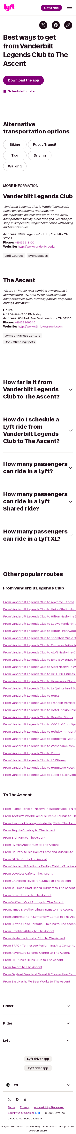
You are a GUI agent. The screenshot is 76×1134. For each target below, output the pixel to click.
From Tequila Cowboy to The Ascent (29, 830)
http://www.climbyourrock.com (40, 326)
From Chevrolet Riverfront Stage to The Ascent (37, 881)
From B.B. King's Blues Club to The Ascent (33, 960)
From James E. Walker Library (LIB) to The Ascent (38, 909)
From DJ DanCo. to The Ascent (25, 859)
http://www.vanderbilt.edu (36, 246)
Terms (11, 1107)
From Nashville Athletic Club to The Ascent (34, 938)
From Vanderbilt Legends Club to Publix (31, 753)
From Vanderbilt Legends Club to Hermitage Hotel (39, 767)
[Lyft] (9, 8)
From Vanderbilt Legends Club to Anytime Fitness (38, 602)
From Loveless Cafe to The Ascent (28, 873)
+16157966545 (25, 322)
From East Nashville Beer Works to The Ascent (36, 981)
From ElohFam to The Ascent (24, 837)
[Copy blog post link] (68, 25)
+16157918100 (24, 242)
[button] (70, 7)
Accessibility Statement (49, 1107)
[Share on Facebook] (55, 25)
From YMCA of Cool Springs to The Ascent (33, 902)
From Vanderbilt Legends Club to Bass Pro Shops (38, 717)
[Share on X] (43, 25)
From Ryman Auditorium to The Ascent (31, 845)
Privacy (24, 1107)
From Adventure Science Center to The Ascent (36, 953)
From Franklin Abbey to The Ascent (28, 931)
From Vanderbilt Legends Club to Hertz (31, 696)
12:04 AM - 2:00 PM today (23, 314)
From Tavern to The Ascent (22, 967)
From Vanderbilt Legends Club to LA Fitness (34, 760)
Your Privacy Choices (21, 1113)
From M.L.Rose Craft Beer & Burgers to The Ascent (39, 888)
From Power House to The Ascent (27, 895)
